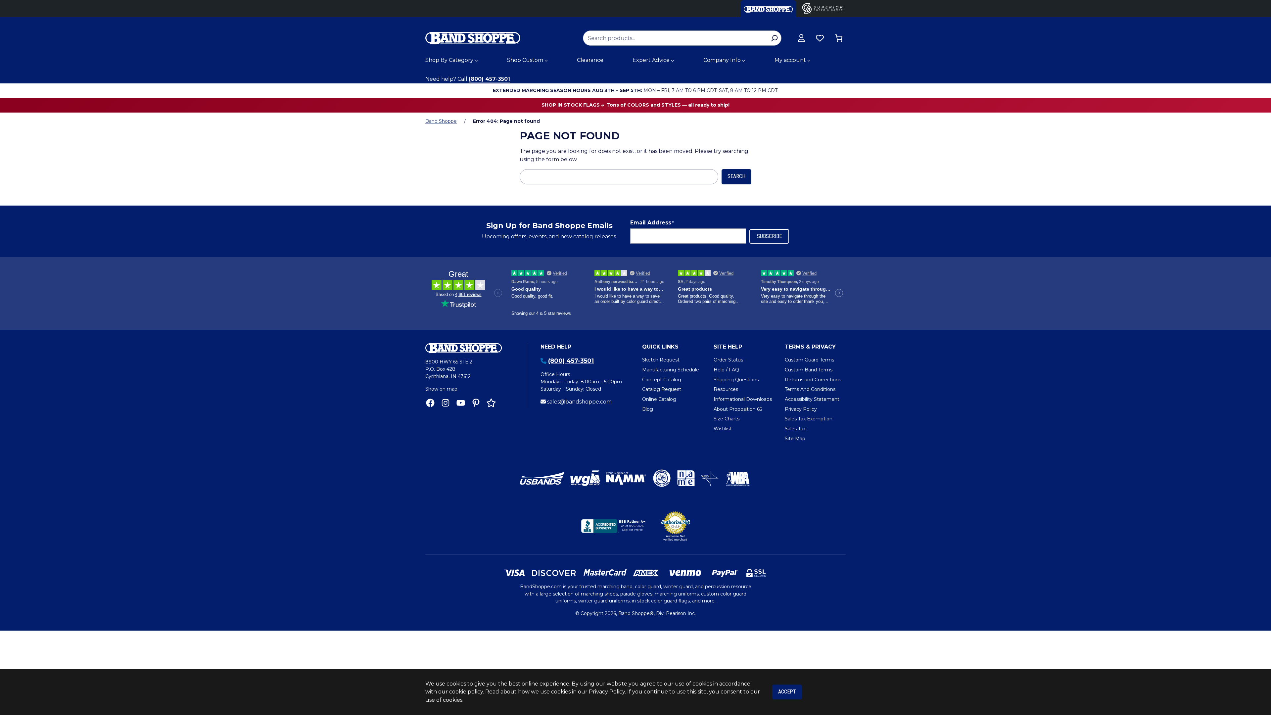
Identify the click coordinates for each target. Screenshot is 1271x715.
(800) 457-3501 (489, 79)
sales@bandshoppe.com (579, 402)
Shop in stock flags (571, 105)
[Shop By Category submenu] (476, 60)
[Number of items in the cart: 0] (839, 38)
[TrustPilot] (491, 403)
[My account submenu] (809, 60)
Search (736, 176)
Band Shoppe (441, 121)
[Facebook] (430, 403)
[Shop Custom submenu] (546, 60)
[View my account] (801, 38)
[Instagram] (445, 403)
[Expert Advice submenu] (672, 60)
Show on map (441, 389)
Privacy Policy (607, 692)
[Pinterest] (476, 403)
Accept (787, 692)
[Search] (774, 38)
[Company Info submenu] (743, 60)
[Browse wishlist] (819, 38)
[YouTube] (461, 403)
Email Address (652, 222)
